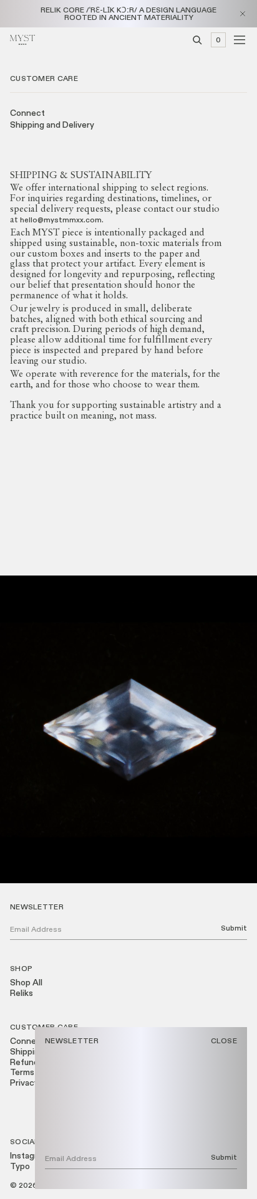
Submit (224, 1157)
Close (224, 1041)
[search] (197, 39)
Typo (20, 1166)
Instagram (29, 1155)
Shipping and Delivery (52, 125)
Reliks (21, 993)
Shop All (26, 982)
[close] (242, 13)
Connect (27, 113)
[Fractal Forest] (22, 40)
